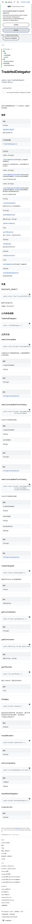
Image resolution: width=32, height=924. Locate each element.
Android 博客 (4, 871)
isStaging (6, 244)
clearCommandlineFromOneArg (12, 174)
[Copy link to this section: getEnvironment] (15, 640)
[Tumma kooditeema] (30, 294)
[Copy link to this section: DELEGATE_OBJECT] (19, 290)
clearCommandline (9, 159)
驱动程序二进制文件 (6, 856)
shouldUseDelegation (10, 273)
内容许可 (18, 828)
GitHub (3, 859)
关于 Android (5, 911)
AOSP (2, 45)
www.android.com (6, 897)
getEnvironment (8, 223)
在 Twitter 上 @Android (7, 866)
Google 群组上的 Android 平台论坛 (10, 877)
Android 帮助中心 (6, 889)
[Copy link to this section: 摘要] (7, 115)
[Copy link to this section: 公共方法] (11, 335)
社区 (11, 911)
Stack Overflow (5, 902)
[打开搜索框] (15, 2)
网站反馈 (12, 914)
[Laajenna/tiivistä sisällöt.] (11, 49)
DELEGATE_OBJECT (8, 129)
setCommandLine (8, 264)
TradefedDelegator (9, 144)
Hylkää (16, 25)
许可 (22, 911)
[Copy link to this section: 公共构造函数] (15, 314)
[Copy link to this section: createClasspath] (16, 566)
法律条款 (16, 911)
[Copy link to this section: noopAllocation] (15, 736)
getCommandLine (8, 215)
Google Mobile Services (7, 900)
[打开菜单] (2, 2)
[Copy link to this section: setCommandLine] (17, 763)
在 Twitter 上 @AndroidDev (8, 868)
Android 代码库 (5, 843)
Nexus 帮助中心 (5, 894)
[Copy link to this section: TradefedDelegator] (18, 319)
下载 (2, 848)
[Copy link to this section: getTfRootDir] (13, 667)
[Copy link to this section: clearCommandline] (17, 340)
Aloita (16, 30)
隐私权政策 (5, 914)
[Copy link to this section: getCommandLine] (17, 612)
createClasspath (8, 203)
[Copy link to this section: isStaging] (10, 699)
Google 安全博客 (5, 874)
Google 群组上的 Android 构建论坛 (10, 879)
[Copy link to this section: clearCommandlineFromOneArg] (28, 405)
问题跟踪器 (4, 905)
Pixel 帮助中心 (5, 892)
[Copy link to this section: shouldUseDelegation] (19, 794)
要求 (2, 845)
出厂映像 (3, 853)
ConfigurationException (11, 396)
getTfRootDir (7, 232)
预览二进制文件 (5, 851)
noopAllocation (8, 255)
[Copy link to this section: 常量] (7, 284)
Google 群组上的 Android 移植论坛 (10, 882)
